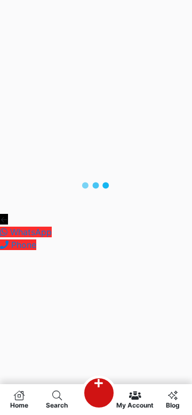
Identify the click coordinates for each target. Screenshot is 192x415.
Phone (23, 244)
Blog (173, 405)
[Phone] (5, 244)
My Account (135, 405)
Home (19, 405)
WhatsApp (31, 232)
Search (57, 405)
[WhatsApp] (5, 232)
